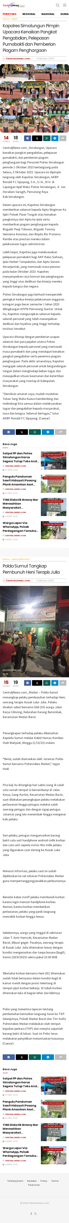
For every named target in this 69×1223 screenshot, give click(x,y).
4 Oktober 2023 (45, 58)
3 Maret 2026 (11, 516)
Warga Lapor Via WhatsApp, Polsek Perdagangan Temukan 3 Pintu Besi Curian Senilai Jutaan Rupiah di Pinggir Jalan (20, 533)
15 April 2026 (11, 493)
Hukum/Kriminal (53, 477)
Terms (55, 1181)
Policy (44, 1181)
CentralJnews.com (18, 58)
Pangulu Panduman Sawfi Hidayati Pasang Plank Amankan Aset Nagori (19, 482)
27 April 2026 (11, 470)
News (15, 18)
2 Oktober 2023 (45, 580)
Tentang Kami (15, 1181)
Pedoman (34, 1185)
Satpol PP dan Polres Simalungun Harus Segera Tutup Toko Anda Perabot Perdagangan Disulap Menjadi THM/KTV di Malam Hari (21, 463)
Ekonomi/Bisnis (53, 454)
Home (6, 18)
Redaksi (31, 1181)
